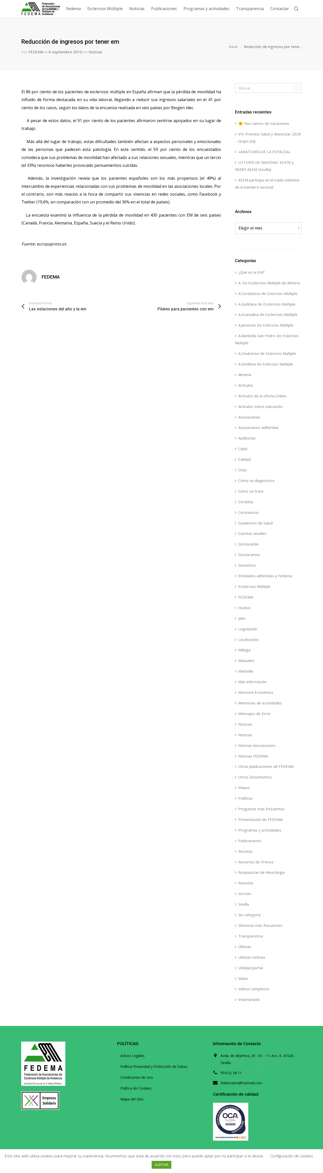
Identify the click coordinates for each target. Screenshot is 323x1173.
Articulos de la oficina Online (262, 395)
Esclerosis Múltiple (254, 586)
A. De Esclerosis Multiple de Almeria (269, 282)
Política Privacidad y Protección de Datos (153, 1066)
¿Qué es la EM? (251, 272)
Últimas (244, 946)
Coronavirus (248, 512)
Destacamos (249, 554)
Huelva (244, 607)
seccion (244, 893)
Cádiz (243, 448)
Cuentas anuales (252, 533)
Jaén (242, 618)
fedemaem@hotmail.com (241, 1082)
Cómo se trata (250, 491)
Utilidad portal (250, 967)
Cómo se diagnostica (256, 480)
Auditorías (247, 438)
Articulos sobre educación (260, 406)
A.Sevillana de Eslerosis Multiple (265, 363)
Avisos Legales (132, 1055)
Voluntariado (249, 999)
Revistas (245, 882)
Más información (252, 681)
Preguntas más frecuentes (261, 808)
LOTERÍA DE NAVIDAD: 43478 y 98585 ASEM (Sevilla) (264, 166)
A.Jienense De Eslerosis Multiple (265, 325)
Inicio (233, 46)
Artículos (245, 385)
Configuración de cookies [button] (291, 1155)
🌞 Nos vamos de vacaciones (263, 123)
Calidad (244, 459)
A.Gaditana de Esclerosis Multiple (266, 304)
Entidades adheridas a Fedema (265, 575)
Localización (248, 639)
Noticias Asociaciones (256, 745)
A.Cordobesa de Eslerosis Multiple (268, 293)
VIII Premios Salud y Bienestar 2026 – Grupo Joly (268, 137)
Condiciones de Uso (136, 1077)
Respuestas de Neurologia (261, 872)
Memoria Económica (255, 692)
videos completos (253, 988)
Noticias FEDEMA (253, 755)
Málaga (244, 649)
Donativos (247, 565)
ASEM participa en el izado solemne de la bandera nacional (267, 183)
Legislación (247, 628)
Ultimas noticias (251, 957)
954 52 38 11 (231, 1072)
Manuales (246, 660)
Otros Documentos (255, 776)
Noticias (95, 51)
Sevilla (243, 904)
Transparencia (250, 935)
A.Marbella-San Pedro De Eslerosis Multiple (267, 339)
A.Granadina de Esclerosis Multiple (268, 314)
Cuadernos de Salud (255, 522)
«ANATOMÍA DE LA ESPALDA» (264, 151)
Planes (244, 787)
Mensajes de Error (254, 713)
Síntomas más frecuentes (260, 925)
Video (243, 978)
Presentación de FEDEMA (260, 819)
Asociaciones (249, 417)
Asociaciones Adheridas (258, 427)
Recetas (245, 851)
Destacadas (248, 543)
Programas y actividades (259, 830)
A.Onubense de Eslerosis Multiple (267, 353)
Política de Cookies (135, 1088)
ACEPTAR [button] (161, 1164)
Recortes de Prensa (255, 861)
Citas (242, 469)
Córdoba (245, 501)
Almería (244, 374)
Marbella (245, 671)
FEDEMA (36, 51)
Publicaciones (249, 840)
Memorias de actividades (260, 702)
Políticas (245, 798)
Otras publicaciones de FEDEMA (266, 766)
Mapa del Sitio (132, 1099)
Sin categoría (249, 914)
